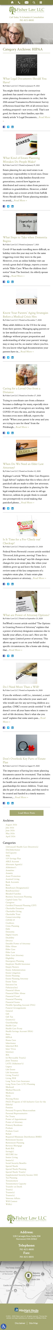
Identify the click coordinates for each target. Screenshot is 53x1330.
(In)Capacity (11, 852)
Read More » (20, 200)
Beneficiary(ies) (12, 890)
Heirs (8, 1034)
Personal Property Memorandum (20, 1110)
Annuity (9, 873)
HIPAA (9, 1037)
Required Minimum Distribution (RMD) (24, 1136)
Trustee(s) (10, 1192)
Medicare (10, 1092)
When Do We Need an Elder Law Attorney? (23, 466)
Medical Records (13, 1089)
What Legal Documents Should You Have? (24, 80)
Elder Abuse (11, 946)
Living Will (11, 1078)
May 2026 (10, 833)
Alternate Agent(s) (14, 864)
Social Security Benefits (16, 1163)
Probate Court (12, 1131)
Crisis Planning (12, 926)
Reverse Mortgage (14, 1145)
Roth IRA (10, 1148)
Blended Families (13, 893)
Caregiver (10, 902)
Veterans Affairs (13, 1198)
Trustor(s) (10, 1195)
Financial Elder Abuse (15, 993)
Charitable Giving (13, 911)
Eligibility (10, 958)
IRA (7, 1054)
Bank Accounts (12, 882)
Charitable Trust (13, 914)
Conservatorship (13, 917)
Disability (10, 937)
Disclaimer (20, 1323)
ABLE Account (12, 861)
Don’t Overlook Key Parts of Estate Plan (24, 760)
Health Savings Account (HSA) (19, 1031)
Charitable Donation (15, 908)
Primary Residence (14, 1125)
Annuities (10, 870)
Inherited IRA (12, 1046)
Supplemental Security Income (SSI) (22, 1175)
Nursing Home (12, 1098)
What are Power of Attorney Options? (26, 615)
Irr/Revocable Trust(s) (16, 1057)
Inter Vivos (11, 1048)
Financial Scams (13, 1002)
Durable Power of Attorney (18, 943)
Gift (7, 1013)
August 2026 (11, 824)
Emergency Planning (15, 961)
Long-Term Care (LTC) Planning (20, 1084)
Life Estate (10, 1069)
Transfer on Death (14, 1186)
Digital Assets (12, 934)
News (8, 1095)
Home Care (11, 1040)
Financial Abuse (13, 990)
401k (8, 855)
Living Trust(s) (12, 1075)
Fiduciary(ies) (12, 987)
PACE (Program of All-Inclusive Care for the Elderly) (26, 1103)
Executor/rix (11, 984)
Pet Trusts (10, 1116)
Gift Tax (9, 1016)
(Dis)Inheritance (13, 849)
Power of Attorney (14, 1122)
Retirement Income (14, 1139)
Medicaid (10, 1087)
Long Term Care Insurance (18, 1081)
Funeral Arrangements (16, 1008)
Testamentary (12, 1180)
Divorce (9, 940)
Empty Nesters (12, 967)
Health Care (11, 1025)
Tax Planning (11, 1177)
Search (34, 2)
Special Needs (12, 1166)
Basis (8, 885)
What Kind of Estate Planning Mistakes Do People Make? (21, 160)
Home (12, 2)
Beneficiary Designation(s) (17, 887)
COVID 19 (10, 920)
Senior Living (12, 1157)
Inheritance (11, 1043)
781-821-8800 (26, 20)
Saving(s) (10, 1151)
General (9, 1010)
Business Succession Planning (19, 896)
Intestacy (10, 1051)
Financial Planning (14, 999)
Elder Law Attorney (14, 955)
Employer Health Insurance (18, 964)
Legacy (9, 1066)
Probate (9, 1128)
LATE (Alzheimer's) (15, 1063)
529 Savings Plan (13, 858)
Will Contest (11, 1201)
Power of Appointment (16, 1119)
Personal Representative (16, 1113)
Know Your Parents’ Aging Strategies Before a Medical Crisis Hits (25, 315)
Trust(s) (9, 1189)
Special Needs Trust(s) (16, 1172)
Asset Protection (13, 876)
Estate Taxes (11, 981)
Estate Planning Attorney (17, 978)
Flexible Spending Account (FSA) (20, 1005)
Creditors (10, 923)
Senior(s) (10, 1160)
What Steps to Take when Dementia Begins (25, 239)
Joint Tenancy (12, 1060)
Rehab (8, 1133)
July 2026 (10, 827)
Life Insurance (12, 1072)
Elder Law (10, 952)
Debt (8, 929)
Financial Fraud (13, 996)
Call (19, 2)
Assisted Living (12, 879)
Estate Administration (15, 969)
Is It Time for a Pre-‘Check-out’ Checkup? (22, 541)
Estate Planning (13, 975)
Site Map (33, 1323)
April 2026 (10, 836)
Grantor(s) (10, 1019)
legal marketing (20, 1318)
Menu (40, 2)
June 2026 (10, 830)
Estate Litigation (13, 972)
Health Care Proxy (14, 1028)
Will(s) (9, 1204)
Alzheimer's (11, 867)
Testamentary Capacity (16, 1183)
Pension (9, 1107)
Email (27, 2)
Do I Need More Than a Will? (21, 687)
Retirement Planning (15, 1142)
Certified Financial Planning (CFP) (21, 905)
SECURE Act (11, 1154)
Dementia (10, 931)
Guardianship (12, 1022)
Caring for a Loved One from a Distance (21, 390)
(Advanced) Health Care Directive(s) (22, 846)
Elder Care (10, 949)
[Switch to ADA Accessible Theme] (3, 1326)
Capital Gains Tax (13, 899)
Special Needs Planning (16, 1169)
